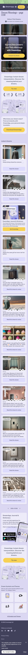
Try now (21, 7)
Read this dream (14, 169)
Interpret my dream (14, 55)
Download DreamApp (14, 130)
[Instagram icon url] (11, 630)
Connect (19, 3)
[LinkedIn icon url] (2, 630)
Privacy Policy (5, 635)
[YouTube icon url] (8, 630)
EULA (2, 639)
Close (24, 652)
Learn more (5, 648)
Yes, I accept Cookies (8, 652)
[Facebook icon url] (5, 630)
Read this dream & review (14, 289)
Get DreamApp (14, 229)
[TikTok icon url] (15, 630)
